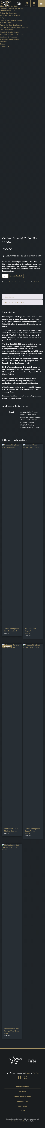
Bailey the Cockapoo (8, 13)
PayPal (35, 1073)
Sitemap (22, 1091)
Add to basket (16, 276)
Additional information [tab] (14, 302)
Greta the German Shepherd (11, 20)
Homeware (27, 282)
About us (3, 41)
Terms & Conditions (22, 1096)
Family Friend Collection (10, 32)
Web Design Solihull (17, 1121)
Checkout (22, 1106)
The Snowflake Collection (10, 39)
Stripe (27, 1073)
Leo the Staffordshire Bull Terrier (14, 27)
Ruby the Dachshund (8, 18)
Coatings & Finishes (8, 37)
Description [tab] (9, 297)
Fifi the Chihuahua (8, 10)
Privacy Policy (22, 1086)
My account (22, 1101)
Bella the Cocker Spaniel (10, 15)
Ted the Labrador (7, 22)
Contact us (4, 46)
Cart (23, 1111)
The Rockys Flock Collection (11, 34)
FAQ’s (2, 44)
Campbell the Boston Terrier (11, 8)
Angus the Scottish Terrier (11, 25)
